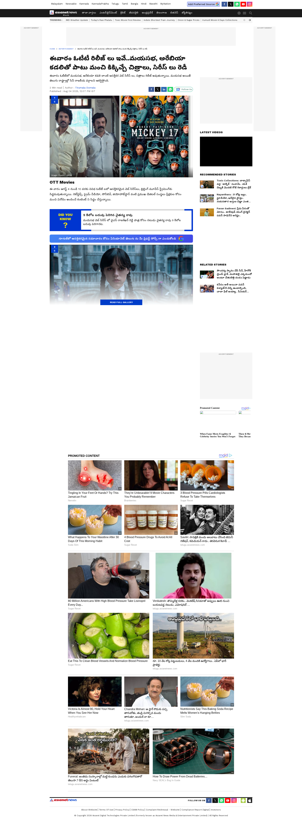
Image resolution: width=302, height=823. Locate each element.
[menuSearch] (250, 13)
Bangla (134, 3)
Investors (216, 810)
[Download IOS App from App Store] (249, 800)
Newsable (71, 3)
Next (249, 20)
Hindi (143, 3)
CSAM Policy (137, 810)
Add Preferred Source (201, 4)
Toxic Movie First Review (128, 20)
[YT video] (243, 4)
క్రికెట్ (122, 12)
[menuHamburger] (244, 13)
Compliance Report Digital (195, 810)
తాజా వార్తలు (89, 12)
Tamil (125, 3)
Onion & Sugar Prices (188, 20)
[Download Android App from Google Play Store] (243, 800)
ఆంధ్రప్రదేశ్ (147, 12)
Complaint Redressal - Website (162, 810)
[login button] (240, 13)
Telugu (115, 3)
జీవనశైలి (133, 12)
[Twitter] (230, 4)
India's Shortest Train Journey (159, 20)
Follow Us (187, 89)
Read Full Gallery (121, 302)
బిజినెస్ (174, 12)
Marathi (153, 3)
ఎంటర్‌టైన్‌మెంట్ (108, 12)
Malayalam (57, 3)
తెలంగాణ (161, 12)
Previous (244, 20)
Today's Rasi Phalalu (101, 20)
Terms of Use (106, 810)
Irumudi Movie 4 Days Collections (219, 20)
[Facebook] (224, 4)
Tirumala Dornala (85, 87)
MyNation (165, 3)
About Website (89, 810)
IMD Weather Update (77, 20)
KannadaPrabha (100, 3)
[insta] (249, 4)
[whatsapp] (237, 4)
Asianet (63, 800)
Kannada (84, 3)
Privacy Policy (122, 810)
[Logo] (64, 13)
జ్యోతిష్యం (187, 12)
